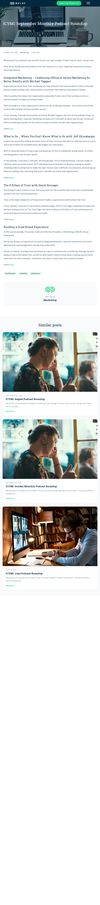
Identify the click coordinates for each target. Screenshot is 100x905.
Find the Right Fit (69, 3)
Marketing (24, 52)
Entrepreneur (35, 273)
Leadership (23, 273)
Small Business (10, 273)
